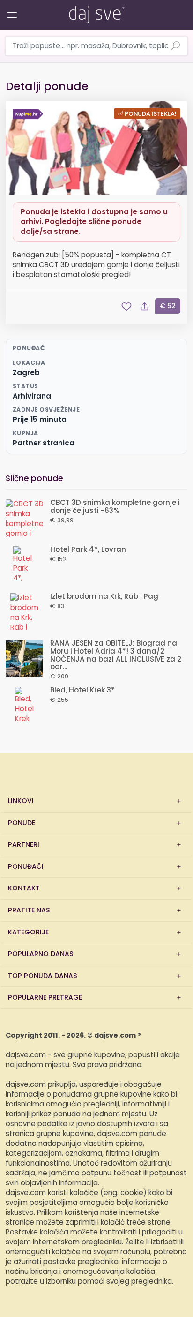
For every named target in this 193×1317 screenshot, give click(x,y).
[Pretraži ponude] (176, 46)
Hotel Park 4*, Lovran (88, 549)
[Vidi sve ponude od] (29, 114)
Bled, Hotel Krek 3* (82, 690)
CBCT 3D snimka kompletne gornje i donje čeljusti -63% (115, 506)
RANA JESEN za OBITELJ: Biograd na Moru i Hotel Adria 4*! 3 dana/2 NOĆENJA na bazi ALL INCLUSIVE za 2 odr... (115, 655)
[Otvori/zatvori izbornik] (10, 8)
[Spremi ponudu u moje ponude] (126, 307)
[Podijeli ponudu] (144, 307)
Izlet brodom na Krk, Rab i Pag (104, 596)
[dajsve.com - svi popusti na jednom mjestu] (96, 13)
